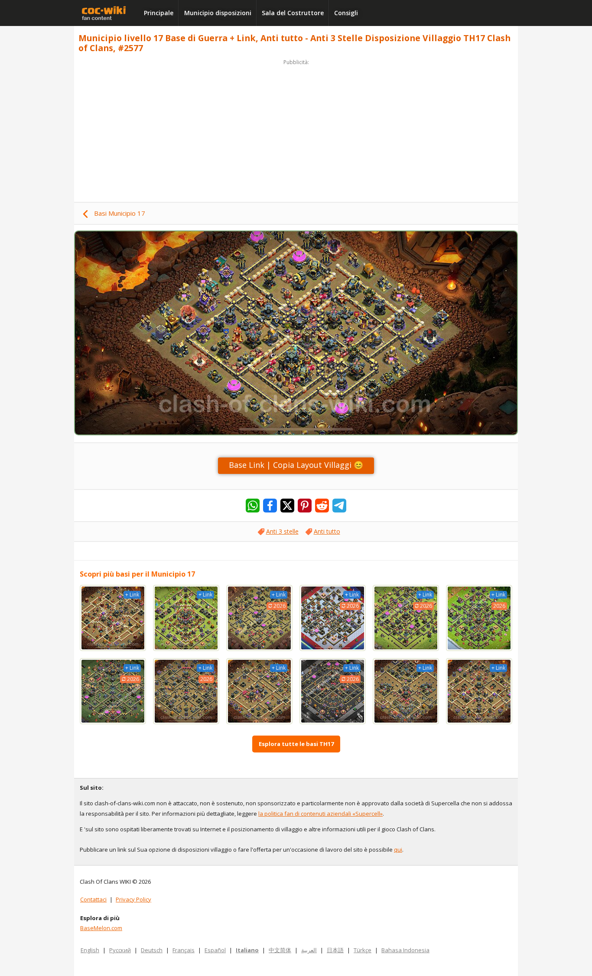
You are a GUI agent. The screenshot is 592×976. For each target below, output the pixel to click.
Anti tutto (327, 531)
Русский (120, 950)
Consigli (346, 13)
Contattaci (93, 899)
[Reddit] (322, 505)
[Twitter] (287, 505)
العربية (309, 950)
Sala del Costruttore (293, 13)
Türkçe (362, 950)
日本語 (335, 950)
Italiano (247, 950)
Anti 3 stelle (282, 531)
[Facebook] (270, 505)
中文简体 (280, 950)
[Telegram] (339, 505)
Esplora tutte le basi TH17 (296, 744)
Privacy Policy (133, 899)
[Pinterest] (305, 505)
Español (215, 950)
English (90, 950)
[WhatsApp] (253, 505)
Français (183, 950)
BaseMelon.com (101, 928)
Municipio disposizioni (217, 13)
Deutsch (152, 950)
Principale (158, 13)
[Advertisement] (296, 128)
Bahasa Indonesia (405, 950)
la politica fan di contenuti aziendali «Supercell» (320, 813)
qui (398, 849)
